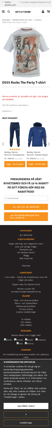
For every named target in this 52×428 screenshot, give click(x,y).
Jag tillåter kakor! (26, 406)
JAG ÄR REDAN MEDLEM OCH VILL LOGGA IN (24, 216)
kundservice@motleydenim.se (36, 2)
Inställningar (26, 423)
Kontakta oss (26, 249)
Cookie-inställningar (26, 312)
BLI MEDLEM (26, 235)
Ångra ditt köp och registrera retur (26, 244)
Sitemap (26, 265)
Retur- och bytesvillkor (26, 303)
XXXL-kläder (26, 325)
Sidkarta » (7, 111)
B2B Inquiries (26, 258)
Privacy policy (26, 309)
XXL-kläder (26, 322)
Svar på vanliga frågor (26, 247)
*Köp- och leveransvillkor (26, 300)
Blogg (26, 255)
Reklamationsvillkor (26, 306)
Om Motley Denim (26, 252)
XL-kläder (26, 319)
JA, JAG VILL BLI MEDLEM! (26, 207)
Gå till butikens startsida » (15, 105)
